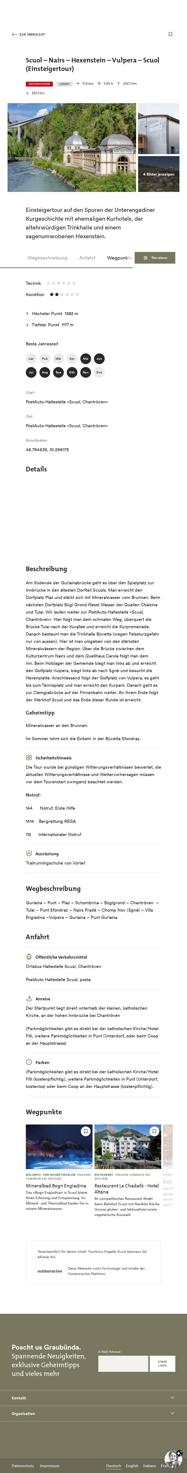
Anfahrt (87, 258)
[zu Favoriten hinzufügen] (170, 34)
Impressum (50, 1465)
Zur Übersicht (32, 34)
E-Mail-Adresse (109, 1352)
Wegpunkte (120, 258)
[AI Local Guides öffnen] (173, 1459)
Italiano (149, 1465)
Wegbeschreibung (47, 258)
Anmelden (162, 1363)
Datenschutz (23, 1465)
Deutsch (113, 1465)
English (132, 1465)
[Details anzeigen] (179, 1453)
